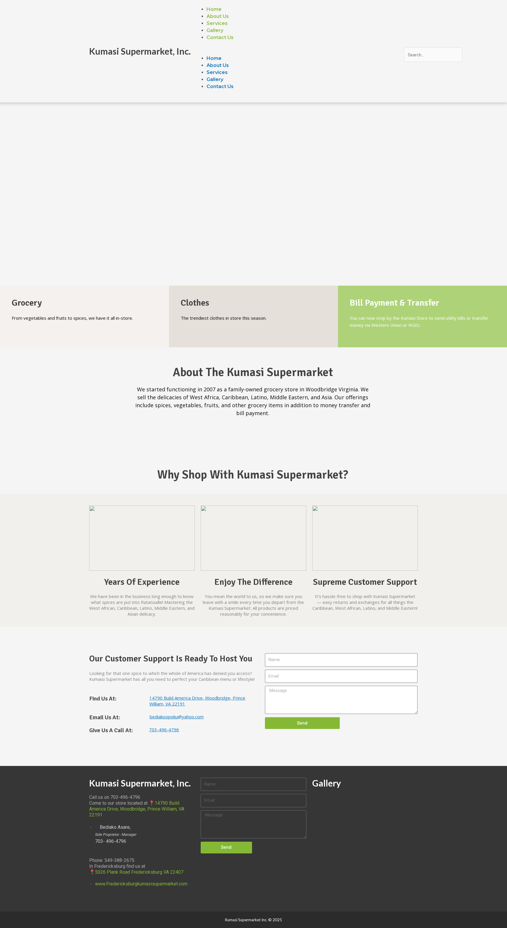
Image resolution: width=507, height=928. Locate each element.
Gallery (215, 30)
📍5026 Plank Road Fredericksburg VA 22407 (136, 872)
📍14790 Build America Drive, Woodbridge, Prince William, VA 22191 (136, 809)
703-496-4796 (164, 729)
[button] (299, 51)
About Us (218, 16)
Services (217, 23)
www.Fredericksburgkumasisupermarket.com (141, 884)
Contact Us (220, 37)
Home (214, 9)
